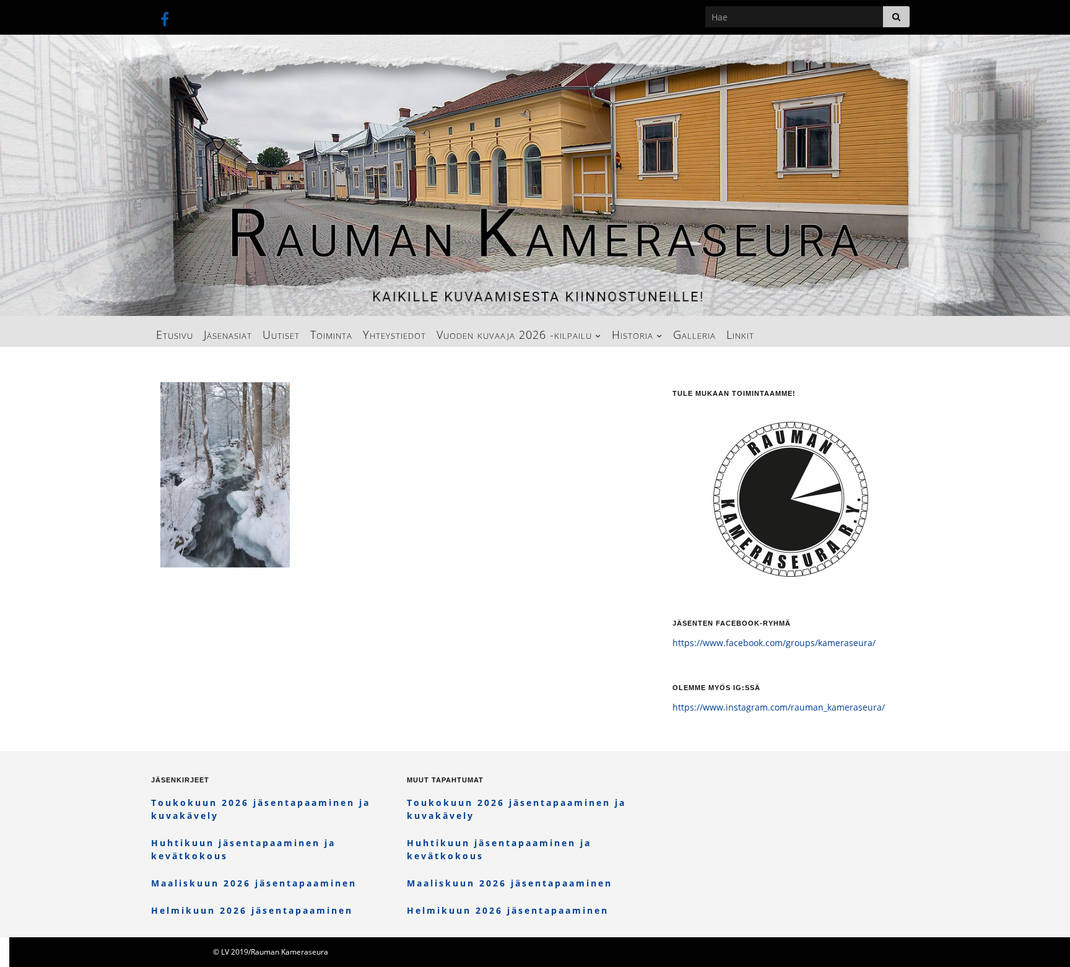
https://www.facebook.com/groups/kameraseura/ (774, 643)
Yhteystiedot (394, 334)
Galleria (694, 334)
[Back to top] (1042, 939)
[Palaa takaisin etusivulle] (535, 175)
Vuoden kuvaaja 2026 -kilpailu (516, 334)
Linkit (740, 334)
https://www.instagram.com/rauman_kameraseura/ (778, 707)
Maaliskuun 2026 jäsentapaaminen (254, 883)
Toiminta (331, 334)
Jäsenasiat (228, 334)
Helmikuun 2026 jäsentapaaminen (252, 910)
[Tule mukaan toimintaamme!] (791, 491)
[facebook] (164, 17)
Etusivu (174, 334)
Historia (634, 334)
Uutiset (281, 334)
